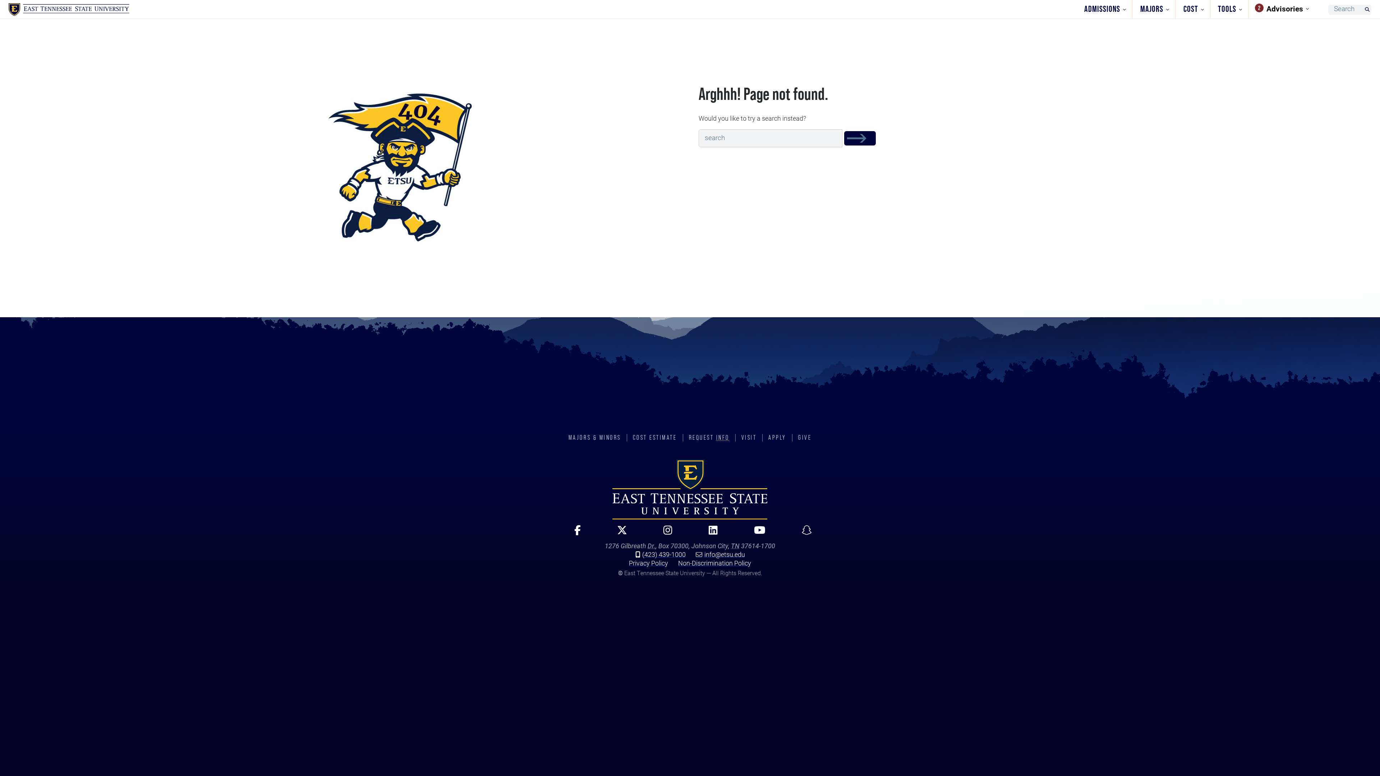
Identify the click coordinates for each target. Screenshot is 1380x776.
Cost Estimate (655, 437)
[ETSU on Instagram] (664, 533)
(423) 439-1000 (664, 554)
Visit (749, 437)
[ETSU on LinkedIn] (710, 533)
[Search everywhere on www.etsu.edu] (860, 138)
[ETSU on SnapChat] (804, 533)
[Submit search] (1367, 10)
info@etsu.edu (724, 554)
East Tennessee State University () (69, 9)
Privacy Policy (648, 563)
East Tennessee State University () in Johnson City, (690, 489)
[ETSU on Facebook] (574, 533)
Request (709, 437)
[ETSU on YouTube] (757, 533)
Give (804, 437)
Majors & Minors (595, 437)
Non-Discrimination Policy (714, 563)
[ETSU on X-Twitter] (619, 533)
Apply (777, 437)
